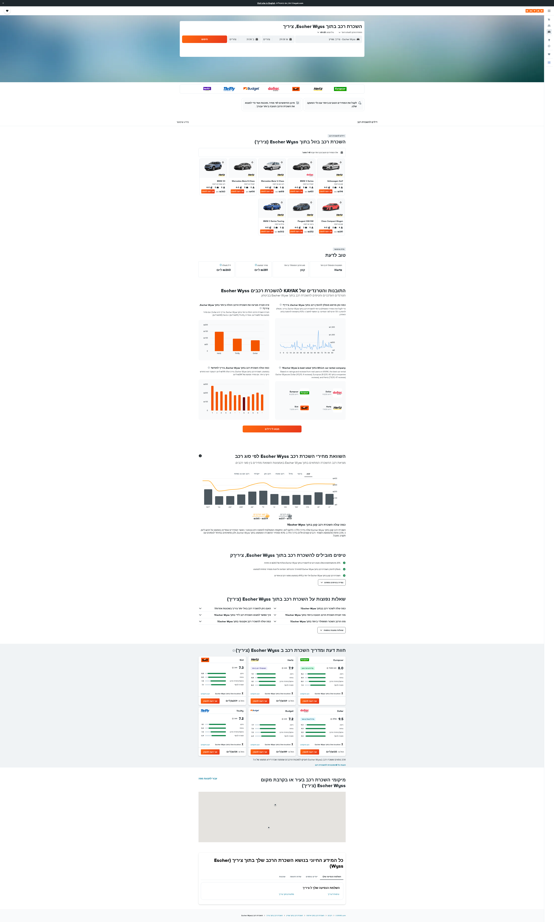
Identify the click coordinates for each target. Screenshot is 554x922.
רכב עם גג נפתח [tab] (241, 473)
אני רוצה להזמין (326, 191)
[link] (272, 429)
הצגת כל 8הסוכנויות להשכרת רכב (330, 765)
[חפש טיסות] (549, 20)
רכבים (330, 915)
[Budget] (255, 711)
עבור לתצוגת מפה (208, 778)
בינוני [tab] (299, 473)
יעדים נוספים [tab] (312, 876)
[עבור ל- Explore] (549, 40)
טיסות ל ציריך (333, 894)
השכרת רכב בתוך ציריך (274, 915)
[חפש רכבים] (549, 32)
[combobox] (350, 32)
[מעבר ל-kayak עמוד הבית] (535, 11)
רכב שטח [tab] (280, 473)
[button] (3, 3)
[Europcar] (304, 660)
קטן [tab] (308, 473)
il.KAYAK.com (341, 915)
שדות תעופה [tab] (295, 876)
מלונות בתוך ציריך (286, 894)
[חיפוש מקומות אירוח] (549, 26)
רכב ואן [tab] (267, 473)
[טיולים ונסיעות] (549, 54)
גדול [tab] (291, 473)
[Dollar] (304, 711)
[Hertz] (255, 660)
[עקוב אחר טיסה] (549, 46)
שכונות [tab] (282, 876)
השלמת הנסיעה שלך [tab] (331, 876)
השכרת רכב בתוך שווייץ (294, 915)
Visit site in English (266, 3)
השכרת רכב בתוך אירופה (315, 915)
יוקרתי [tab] (257, 473)
